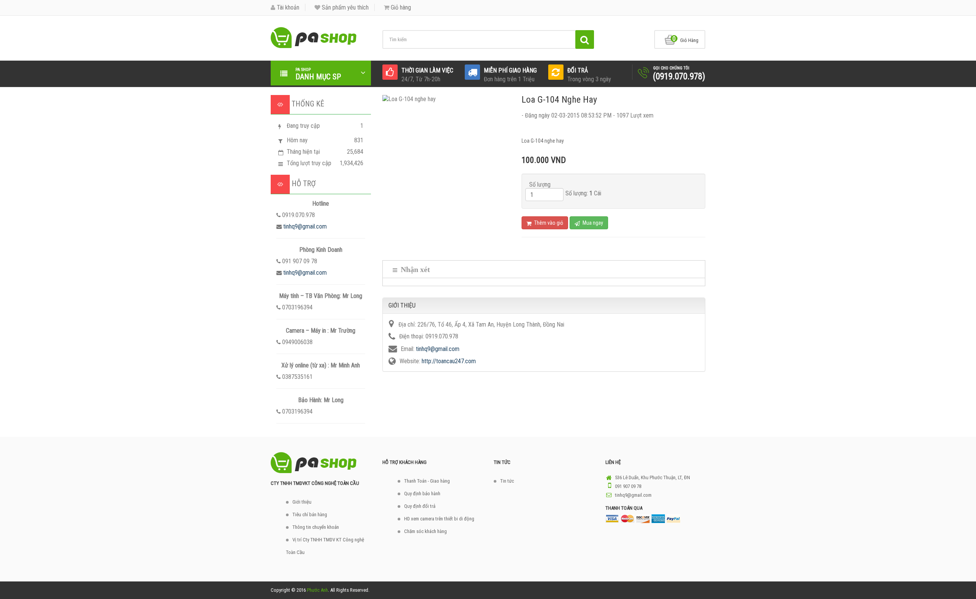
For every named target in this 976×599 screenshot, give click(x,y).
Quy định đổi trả (419, 506)
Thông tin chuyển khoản (315, 527)
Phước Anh (317, 590)
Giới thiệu (301, 502)
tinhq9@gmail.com (305, 226)
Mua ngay (592, 223)
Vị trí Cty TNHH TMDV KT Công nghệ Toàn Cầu (325, 546)
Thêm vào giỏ (548, 223)
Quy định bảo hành (422, 493)
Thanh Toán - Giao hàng (427, 481)
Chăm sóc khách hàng (425, 531)
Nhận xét (414, 269)
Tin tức (507, 481)
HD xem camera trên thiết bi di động (439, 519)
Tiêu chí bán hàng (309, 514)
